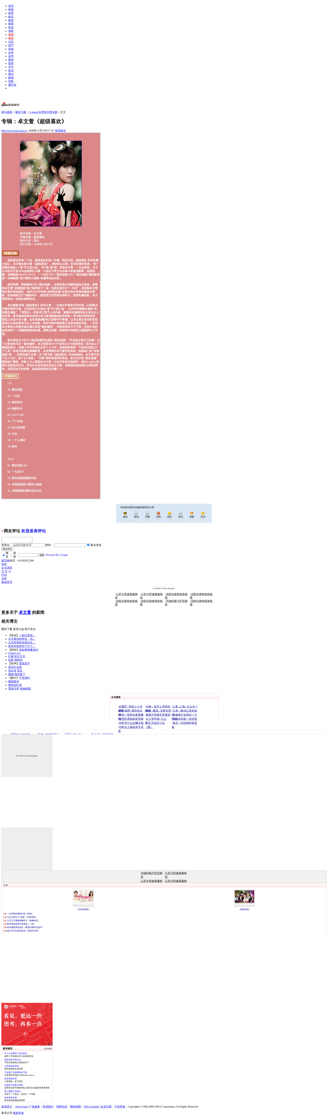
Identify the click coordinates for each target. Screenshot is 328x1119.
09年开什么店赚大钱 (131, 723)
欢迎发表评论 (33, 531)
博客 (11, 31)
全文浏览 (6, 567)
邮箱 (11, 77)
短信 (11, 70)
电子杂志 (30, 629)
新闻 (11, 9)
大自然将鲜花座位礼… (22, 642)
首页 (11, 5)
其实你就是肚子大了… (22, 646)
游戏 (11, 48)
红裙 (11, 656)
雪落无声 (13, 688)
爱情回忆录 (15, 685)
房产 (11, 45)
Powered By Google (57, 554)
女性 (11, 52)
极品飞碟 (20, 112)
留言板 (5, 560)
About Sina (21, 1106)
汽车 (11, 41)
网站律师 (75, 1106)
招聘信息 (61, 1106)
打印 (4, 574)
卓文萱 (25, 612)
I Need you (14, 653)
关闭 (4, 578)
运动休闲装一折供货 (185, 718)
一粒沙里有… (27, 635)
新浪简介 (6, 1106)
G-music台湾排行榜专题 (43, 112)
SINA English (91, 1106)
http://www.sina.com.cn (14, 130)
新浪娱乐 (60, 130)
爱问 (11, 74)
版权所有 (18, 1112)
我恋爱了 (19, 674)
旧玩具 (12, 670)
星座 (11, 63)
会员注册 (106, 1106)
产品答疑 (119, 1106)
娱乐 (11, 16)
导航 (11, 81)
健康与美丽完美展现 (158, 714)
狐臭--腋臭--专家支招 (158, 710)
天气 (11, 66)
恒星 (11, 659)
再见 (20, 670)
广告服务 (34, 1106)
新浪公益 (18, 629)
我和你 (18, 659)
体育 (11, 13)
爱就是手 (24, 663)
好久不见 (19, 656)
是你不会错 (15, 667)
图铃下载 (6, 629)
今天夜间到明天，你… (22, 638)
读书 (11, 56)
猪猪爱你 (13, 681)
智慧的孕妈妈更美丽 (131, 718)
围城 (11, 674)
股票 (11, 23)
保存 (4, 564)
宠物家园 (25, 688)
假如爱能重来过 (28, 649)
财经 (11, 20)
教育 (11, 59)
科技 (11, 27)
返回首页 (6, 582)
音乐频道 (6, 112)
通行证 (12, 84)
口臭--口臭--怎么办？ (185, 706)
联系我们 (48, 1106)
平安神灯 (24, 677)
